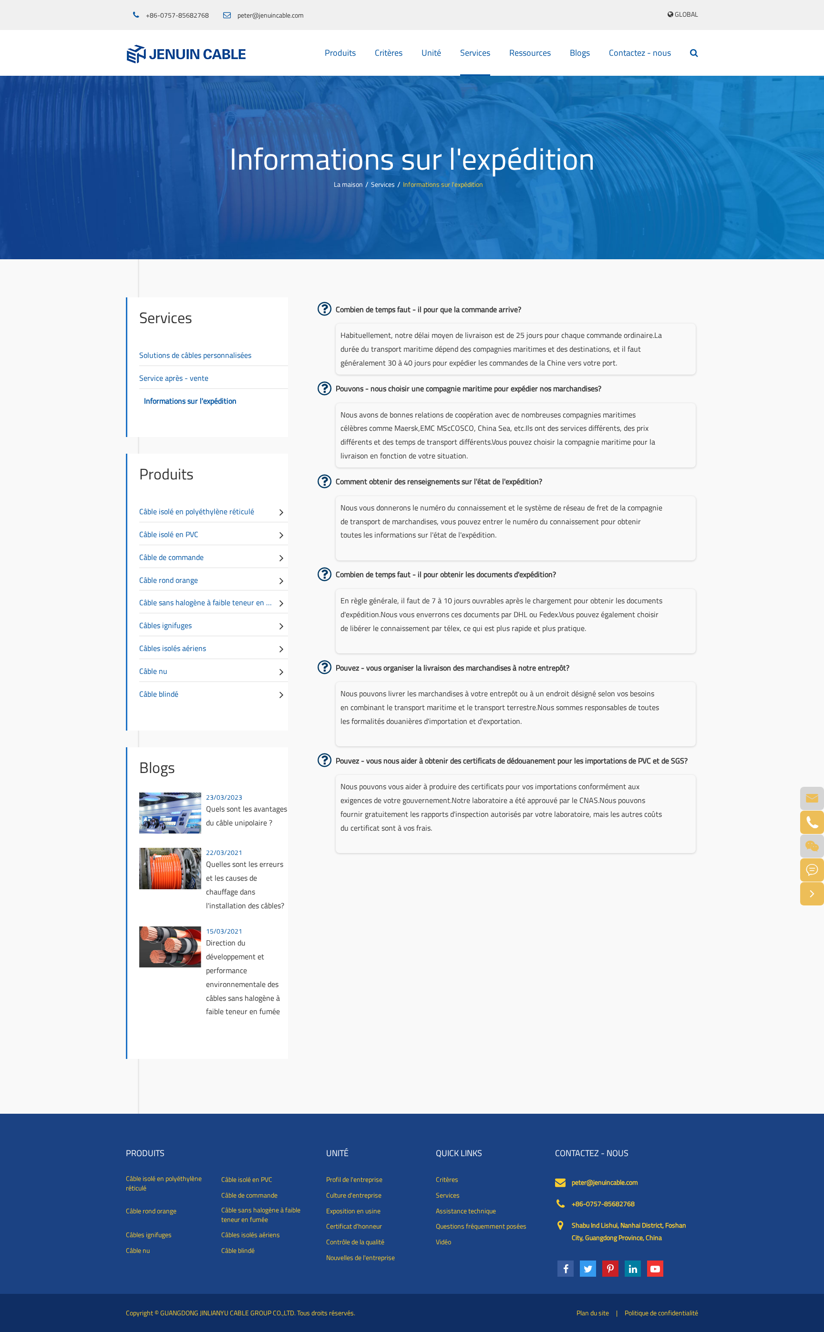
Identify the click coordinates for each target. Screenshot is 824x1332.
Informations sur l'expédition (443, 184)
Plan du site (593, 1313)
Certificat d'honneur (354, 1226)
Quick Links (459, 1153)
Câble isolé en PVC (168, 534)
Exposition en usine (353, 1211)
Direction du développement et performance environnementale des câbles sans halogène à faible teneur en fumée (243, 977)
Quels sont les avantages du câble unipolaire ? (246, 815)
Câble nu (153, 671)
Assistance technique (466, 1211)
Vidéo (443, 1242)
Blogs (580, 52)
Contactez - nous (640, 52)
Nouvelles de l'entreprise (360, 1257)
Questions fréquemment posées (481, 1226)
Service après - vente (173, 378)
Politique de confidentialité (661, 1313)
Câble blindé (158, 694)
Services (475, 52)
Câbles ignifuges (165, 625)
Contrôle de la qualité (355, 1242)
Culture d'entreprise (353, 1195)
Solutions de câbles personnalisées (195, 355)
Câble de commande (171, 557)
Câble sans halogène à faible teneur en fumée (213, 602)
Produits (340, 52)
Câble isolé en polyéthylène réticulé (196, 511)
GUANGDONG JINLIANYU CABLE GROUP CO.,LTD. (228, 1313)
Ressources (530, 52)
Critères (388, 52)
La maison (348, 184)
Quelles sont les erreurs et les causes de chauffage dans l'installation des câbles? (245, 884)
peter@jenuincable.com (270, 15)
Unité (431, 52)
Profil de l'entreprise (354, 1179)
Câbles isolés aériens (172, 648)
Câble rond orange (168, 580)
